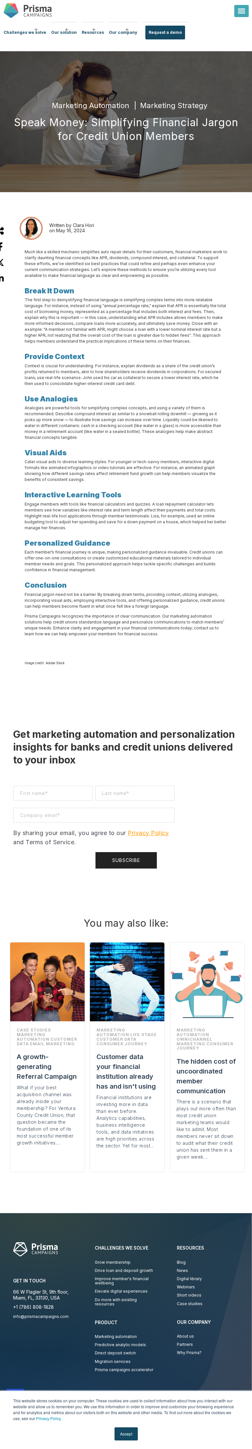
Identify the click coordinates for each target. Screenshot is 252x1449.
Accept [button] (126, 1434)
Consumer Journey (121, 1043)
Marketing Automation (90, 105)
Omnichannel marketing (194, 1041)
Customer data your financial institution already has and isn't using (126, 1071)
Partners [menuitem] (185, 1344)
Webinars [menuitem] (186, 1287)
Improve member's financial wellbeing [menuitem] (122, 1281)
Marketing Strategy (173, 105)
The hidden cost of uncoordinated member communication (206, 1076)
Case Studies (34, 1030)
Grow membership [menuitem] (113, 1262)
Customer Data (116, 1039)
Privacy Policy (48, 1418)
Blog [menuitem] (181, 1262)
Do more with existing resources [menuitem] (116, 1302)
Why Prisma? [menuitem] (189, 1352)
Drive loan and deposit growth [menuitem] (124, 1270)
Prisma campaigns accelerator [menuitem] (124, 1370)
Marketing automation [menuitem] (116, 1336)
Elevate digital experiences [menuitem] (121, 1291)
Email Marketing (52, 1043)
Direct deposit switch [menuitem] (115, 1353)
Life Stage (143, 1034)
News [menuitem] (182, 1270)
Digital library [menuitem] (189, 1279)
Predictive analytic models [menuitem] (120, 1345)
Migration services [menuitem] (113, 1361)
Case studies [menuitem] (189, 1304)
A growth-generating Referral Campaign (47, 1066)
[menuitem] (25, 32)
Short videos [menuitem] (189, 1295)
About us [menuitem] (185, 1336)
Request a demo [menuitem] (165, 32)
